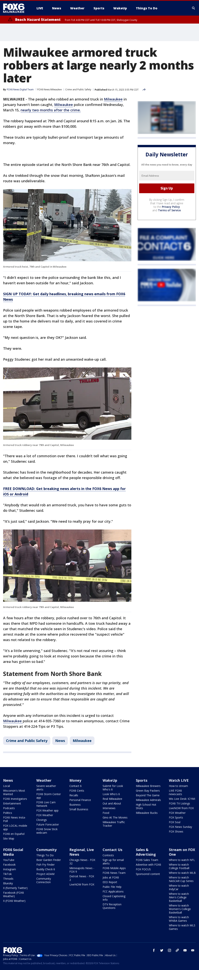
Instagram (9, 869)
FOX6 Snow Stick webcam (47, 830)
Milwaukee (113, 99)
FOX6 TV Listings (179, 803)
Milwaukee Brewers (148, 786)
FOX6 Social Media (13, 852)
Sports (141, 780)
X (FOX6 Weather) (14, 901)
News (60, 740)
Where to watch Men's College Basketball (179, 897)
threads (177, 950)
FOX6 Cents (76, 790)
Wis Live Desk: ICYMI (182, 799)
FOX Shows (176, 831)
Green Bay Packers (148, 790)
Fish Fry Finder (45, 864)
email (193, 950)
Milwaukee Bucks (147, 813)
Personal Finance (80, 800)
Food (106, 813)
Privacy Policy (171, 207)
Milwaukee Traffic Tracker (114, 823)
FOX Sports (176, 817)
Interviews (109, 808)
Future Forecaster (47, 824)
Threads (8, 878)
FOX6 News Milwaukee (49, 89)
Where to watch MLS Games (182, 927)
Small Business (78, 809)
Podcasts (9, 808)
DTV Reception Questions (112, 906)
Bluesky (8, 883)
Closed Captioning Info (114, 897)
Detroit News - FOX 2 (81, 878)
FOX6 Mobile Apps (114, 868)
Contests (108, 855)
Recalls (73, 795)
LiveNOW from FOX (181, 808)
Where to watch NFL (182, 860)
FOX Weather (44, 815)
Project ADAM (45, 874)
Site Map (8, 838)
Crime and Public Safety (78, 89)
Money (75, 780)
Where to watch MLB (182, 873)
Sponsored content (148, 874)
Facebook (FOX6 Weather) (13, 894)
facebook (154, 950)
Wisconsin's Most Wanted (14, 792)
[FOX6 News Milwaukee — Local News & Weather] (16, 8)
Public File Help (112, 887)
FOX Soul (174, 822)
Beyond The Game (148, 795)
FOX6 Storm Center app (48, 795)
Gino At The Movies (115, 817)
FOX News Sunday (180, 827)
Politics (7, 813)
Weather (43, 780)
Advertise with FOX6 (148, 864)
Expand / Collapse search (193, 8)
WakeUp (110, 780)
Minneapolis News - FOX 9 (81, 869)
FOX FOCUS (143, 869)
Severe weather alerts (46, 787)
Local (6, 786)
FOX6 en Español (13, 834)
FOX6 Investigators (15, 799)
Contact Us (112, 849)
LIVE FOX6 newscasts (175, 792)
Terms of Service (169, 210)
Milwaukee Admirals (148, 800)
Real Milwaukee (112, 799)
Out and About (112, 803)
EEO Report (110, 882)
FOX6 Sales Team (147, 860)
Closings (41, 820)
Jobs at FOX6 (111, 877)
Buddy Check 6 (45, 869)
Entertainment (12, 803)
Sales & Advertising (146, 852)
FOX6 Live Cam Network (46, 804)
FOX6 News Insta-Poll (14, 819)
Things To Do (45, 855)
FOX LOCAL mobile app (15, 827)
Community (46, 849)
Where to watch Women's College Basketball (180, 909)
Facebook (9, 864)
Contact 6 (75, 786)
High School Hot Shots (146, 806)
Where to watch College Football (179, 866)
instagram (169, 950)
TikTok (7, 874)
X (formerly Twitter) (15, 888)
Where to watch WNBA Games (179, 918)
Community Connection (43, 880)
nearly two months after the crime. (51, 110)
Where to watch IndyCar (179, 887)
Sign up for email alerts (113, 861)
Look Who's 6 (111, 794)
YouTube (8, 860)
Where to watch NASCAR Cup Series (181, 879)
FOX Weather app (47, 810)
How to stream (178, 786)
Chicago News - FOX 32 (82, 861)
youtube (185, 950)
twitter (162, 950)
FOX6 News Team (114, 873)
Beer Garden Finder (48, 860)
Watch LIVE (179, 780)
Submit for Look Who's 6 (113, 787)
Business (75, 804)
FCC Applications (113, 891)
